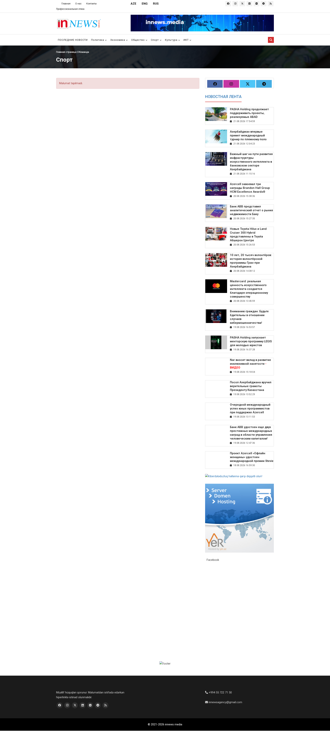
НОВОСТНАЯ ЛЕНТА (223, 96)
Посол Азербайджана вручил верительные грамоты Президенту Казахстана (250, 386)
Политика (98, 39)
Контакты (91, 3)
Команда (84, 52)
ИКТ (186, 39)
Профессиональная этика (70, 9)
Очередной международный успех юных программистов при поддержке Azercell (250, 408)
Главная (65, 3)
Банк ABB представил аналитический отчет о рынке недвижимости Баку (251, 210)
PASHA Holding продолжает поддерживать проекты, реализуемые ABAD (249, 113)
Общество (138, 39)
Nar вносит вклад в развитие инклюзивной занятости (250, 363)
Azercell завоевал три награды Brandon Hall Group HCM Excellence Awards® (250, 187)
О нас (78, 3)
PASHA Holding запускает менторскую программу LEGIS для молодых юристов (251, 341)
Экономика (118, 39)
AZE (133, 3)
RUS (156, 3)
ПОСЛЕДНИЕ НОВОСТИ (73, 39)
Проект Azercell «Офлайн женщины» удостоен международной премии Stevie (251, 457)
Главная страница (66, 52)
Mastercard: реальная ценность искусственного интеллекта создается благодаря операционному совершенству (249, 289)
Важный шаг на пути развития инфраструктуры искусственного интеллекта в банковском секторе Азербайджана (251, 161)
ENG (145, 3)
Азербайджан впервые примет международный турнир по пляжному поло (248, 135)
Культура (171, 39)
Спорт (155, 39)
